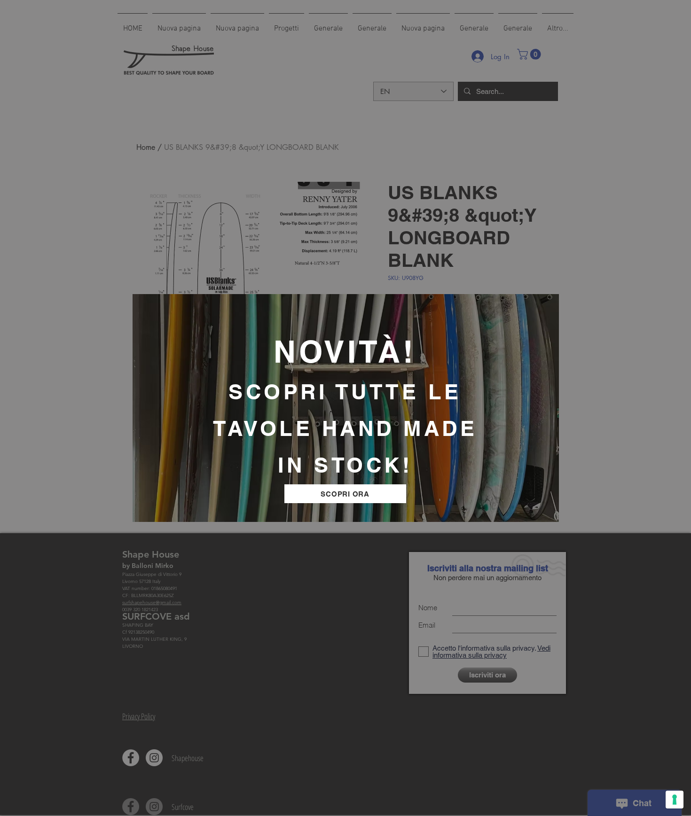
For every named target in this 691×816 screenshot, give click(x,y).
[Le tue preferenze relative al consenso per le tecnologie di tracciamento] (674, 799)
